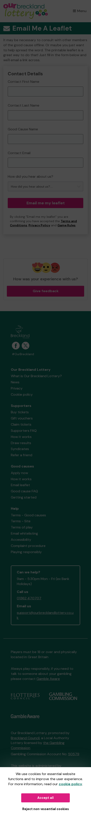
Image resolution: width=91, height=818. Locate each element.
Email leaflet (20, 485)
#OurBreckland (23, 354)
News (15, 382)
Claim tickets (21, 424)
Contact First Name (23, 81)
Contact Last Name (23, 105)
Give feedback (46, 291)
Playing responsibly (26, 552)
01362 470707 (29, 598)
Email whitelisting (24, 533)
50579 (73, 754)
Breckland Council (25, 738)
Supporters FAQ (24, 430)
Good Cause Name (23, 129)
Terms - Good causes (28, 515)
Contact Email (19, 153)
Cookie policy (22, 394)
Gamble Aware (48, 678)
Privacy (17, 388)
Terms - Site (20, 521)
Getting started (23, 497)
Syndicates (20, 449)
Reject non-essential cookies (45, 809)
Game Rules (66, 225)
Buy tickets (20, 412)
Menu (82, 11)
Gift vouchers (22, 418)
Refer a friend (21, 455)
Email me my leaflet (46, 203)
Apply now (19, 473)
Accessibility (21, 539)
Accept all (45, 798)
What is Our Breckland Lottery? (36, 376)
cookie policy (70, 784)
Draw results (21, 443)
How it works (21, 436)
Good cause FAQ (24, 491)
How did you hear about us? (30, 176)
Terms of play (22, 527)
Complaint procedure (28, 545)
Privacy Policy (39, 225)
